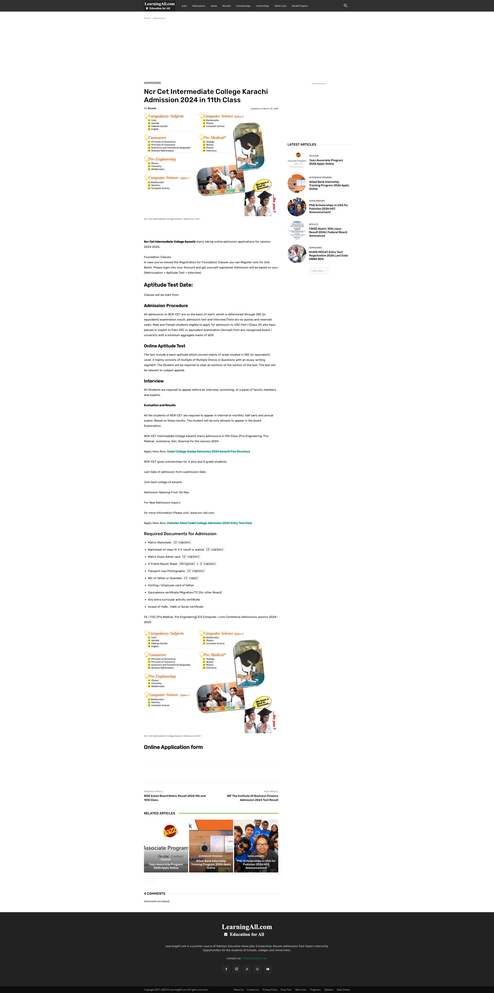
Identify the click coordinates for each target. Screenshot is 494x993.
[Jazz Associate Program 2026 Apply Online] (166, 846)
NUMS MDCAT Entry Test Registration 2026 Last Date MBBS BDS (328, 255)
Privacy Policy (270, 989)
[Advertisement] (247, 49)
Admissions (198, 6)
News (214, 6)
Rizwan (152, 108)
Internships (262, 6)
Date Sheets (343, 989)
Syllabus (328, 989)
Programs (315, 989)
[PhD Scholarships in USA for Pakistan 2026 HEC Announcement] (256, 846)
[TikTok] (247, 969)
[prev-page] (146, 878)
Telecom (166, 860)
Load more (317, 270)
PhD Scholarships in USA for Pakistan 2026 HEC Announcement (256, 864)
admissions (159, 18)
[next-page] (152, 878)
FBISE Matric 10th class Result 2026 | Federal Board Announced (328, 232)
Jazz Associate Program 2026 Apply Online (166, 866)
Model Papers (300, 6)
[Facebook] (226, 969)
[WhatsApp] (257, 969)
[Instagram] (236, 969)
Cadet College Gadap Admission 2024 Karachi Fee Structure (208, 451)
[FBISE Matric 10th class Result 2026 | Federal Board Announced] (297, 230)
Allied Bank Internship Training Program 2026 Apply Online (211, 864)
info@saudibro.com (254, 958)
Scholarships (243, 6)
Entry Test (286, 989)
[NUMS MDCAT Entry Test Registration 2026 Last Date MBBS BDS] (297, 253)
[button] (345, 6)
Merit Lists (281, 6)
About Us (239, 989)
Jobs (184, 6)
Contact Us (253, 989)
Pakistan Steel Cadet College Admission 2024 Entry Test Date (209, 523)
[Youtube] (268, 969)
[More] (240, 229)
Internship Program (210, 856)
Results (226, 6)
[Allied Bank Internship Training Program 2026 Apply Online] (211, 846)
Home (147, 18)
